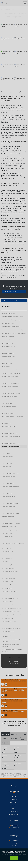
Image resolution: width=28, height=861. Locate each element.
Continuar (14, 857)
